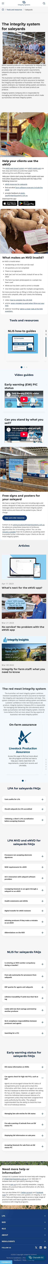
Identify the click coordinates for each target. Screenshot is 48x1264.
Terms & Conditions (13, 1258)
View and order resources (14, 518)
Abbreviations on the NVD (15, 932)
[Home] (3, 9)
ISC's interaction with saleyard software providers (20, 878)
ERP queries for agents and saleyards (19, 987)
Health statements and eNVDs (16, 901)
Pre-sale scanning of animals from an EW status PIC (20, 1124)
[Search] (44, 3)
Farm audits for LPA (12, 799)
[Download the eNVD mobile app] (9, 205)
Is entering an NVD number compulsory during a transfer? (20, 964)
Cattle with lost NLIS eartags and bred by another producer (20, 1010)
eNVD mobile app (34, 168)
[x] (36, 1247)
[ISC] (24, 3)
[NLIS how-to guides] (23, 343)
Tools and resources (14, 10)
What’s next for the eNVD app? (22, 587)
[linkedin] (41, 1247)
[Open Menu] (4, 3)
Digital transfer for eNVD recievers (18, 911)
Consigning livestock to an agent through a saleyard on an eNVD (21, 890)
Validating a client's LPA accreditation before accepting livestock (19, 820)
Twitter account (26, 1192)
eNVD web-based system (15, 168)
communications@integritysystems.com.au (29, 525)
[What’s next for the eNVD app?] (24, 567)
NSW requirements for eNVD (16, 867)
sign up (13, 1184)
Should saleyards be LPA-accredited (18, 809)
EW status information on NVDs (17, 1067)
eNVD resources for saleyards (16, 184)
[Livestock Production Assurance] (23, 742)
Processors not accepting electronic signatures (18, 856)
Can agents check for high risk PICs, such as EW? (21, 1078)
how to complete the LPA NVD (21, 300)
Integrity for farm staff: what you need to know (23, 671)
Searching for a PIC (12, 1033)
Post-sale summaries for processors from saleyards (20, 976)
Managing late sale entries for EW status (20, 1113)
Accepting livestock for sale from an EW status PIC (20, 1146)
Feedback (17, 1260)
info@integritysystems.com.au (15, 1179)
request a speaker (9, 532)
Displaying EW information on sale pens (20, 1135)
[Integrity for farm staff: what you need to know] (24, 648)
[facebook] (45, 1247)
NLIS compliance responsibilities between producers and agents (21, 1022)
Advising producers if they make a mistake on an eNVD (21, 921)
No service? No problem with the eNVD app (23, 628)
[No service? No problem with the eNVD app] (24, 606)
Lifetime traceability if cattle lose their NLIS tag (21, 998)
